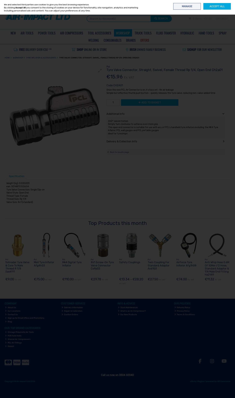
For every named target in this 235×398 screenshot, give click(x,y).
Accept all (217, 6)
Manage (187, 6)
